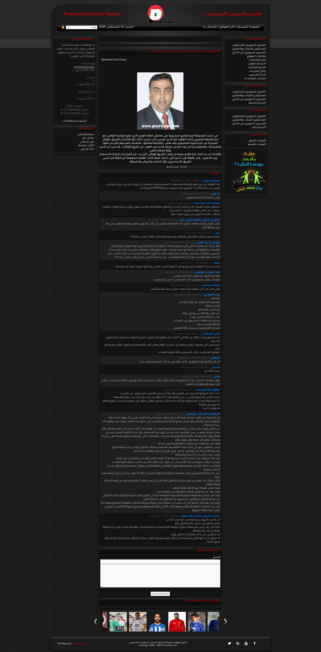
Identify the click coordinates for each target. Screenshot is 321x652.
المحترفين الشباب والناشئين (249, 49)
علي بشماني (87, 141)
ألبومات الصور (257, 140)
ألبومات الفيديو (257, 144)
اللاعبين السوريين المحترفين (249, 45)
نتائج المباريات (257, 71)
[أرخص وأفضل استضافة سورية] (249, 192)
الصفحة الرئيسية (248, 27)
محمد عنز (88, 138)
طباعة (184, 167)
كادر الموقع (227, 27)
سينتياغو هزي (86, 134)
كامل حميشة (86, 145)
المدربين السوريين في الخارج (249, 52)
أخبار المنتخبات (257, 60)
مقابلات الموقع (256, 56)
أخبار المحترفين (257, 63)
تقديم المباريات (257, 67)
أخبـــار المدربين (257, 75)
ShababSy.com (80, 644)
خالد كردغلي (87, 149)
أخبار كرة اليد (259, 127)
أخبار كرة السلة (257, 103)
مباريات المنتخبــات (255, 78)
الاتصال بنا (210, 27)
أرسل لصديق (172, 167)
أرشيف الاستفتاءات (74, 121)
